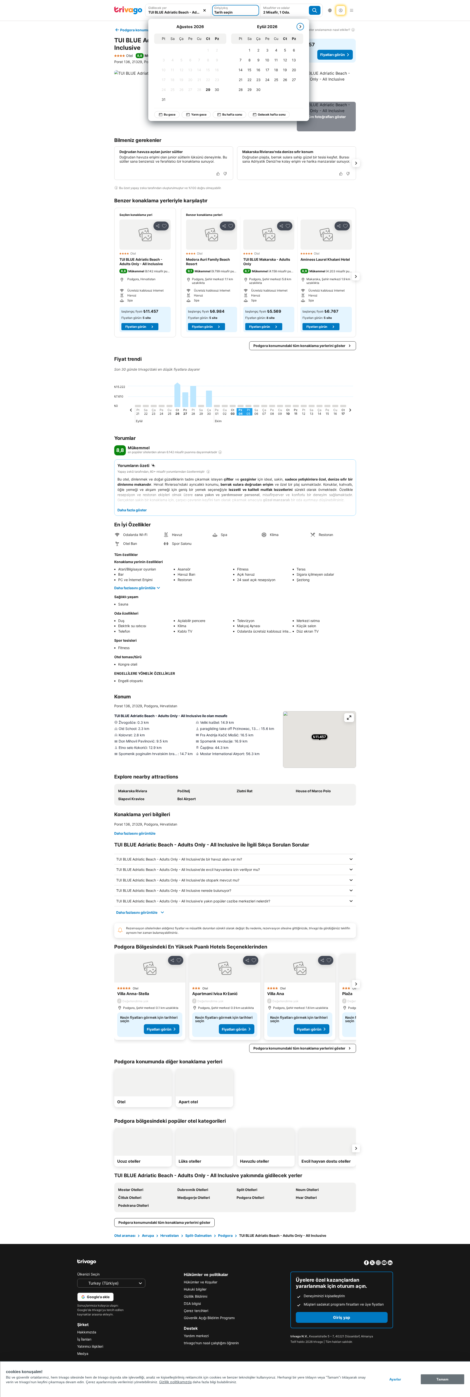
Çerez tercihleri (196, 1311)
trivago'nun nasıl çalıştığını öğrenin (211, 1343)
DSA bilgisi (192, 1303)
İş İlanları (84, 1339)
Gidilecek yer (157, 8)
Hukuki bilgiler (195, 1289)
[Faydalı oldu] (218, 174)
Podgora (225, 1235)
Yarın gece (199, 114)
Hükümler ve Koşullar (200, 1282)
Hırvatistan (169, 1235)
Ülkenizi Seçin (88, 1274)
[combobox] (178, 12)
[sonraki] (300, 27)
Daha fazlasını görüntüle (134, 588)
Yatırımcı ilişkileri (90, 1346)
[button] (326, 85)
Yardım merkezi (196, 1336)
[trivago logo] (128, 10)
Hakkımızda (86, 1332)
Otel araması (124, 1235)
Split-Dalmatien (198, 1235)
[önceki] (131, 410)
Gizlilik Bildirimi (195, 1296)
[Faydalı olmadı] (225, 174)
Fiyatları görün (332, 54)
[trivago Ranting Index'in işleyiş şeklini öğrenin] (220, 452)
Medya (82, 1353)
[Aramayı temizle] (204, 10)
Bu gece (169, 114)
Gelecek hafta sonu (271, 114)
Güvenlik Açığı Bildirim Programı (209, 1318)
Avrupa (148, 1235)
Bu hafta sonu (232, 114)
